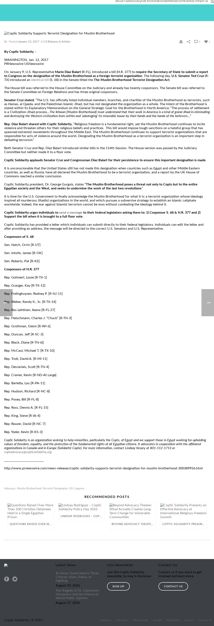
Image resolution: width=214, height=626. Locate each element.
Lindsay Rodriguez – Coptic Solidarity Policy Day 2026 (83, 516)
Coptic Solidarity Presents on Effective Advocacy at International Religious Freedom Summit (184, 524)
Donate (163, 1)
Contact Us (200, 1)
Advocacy (134, 1)
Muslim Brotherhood (29, 488)
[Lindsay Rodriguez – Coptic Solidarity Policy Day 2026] (82, 507)
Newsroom (176, 1)
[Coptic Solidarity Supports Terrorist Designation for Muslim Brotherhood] (107, 33)
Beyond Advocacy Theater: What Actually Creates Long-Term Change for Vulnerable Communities (134, 524)
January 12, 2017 (28, 41)
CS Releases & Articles (57, 41)
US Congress (76, 488)
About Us (121, 1)
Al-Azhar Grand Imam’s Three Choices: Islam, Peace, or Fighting (77, 577)
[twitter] (14, 579)
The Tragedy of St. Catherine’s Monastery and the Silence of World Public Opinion (77, 594)
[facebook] (6, 579)
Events (188, 1)
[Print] (181, 42)
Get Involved (149, 1)
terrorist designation (55, 488)
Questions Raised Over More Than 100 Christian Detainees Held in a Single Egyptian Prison (32, 524)
